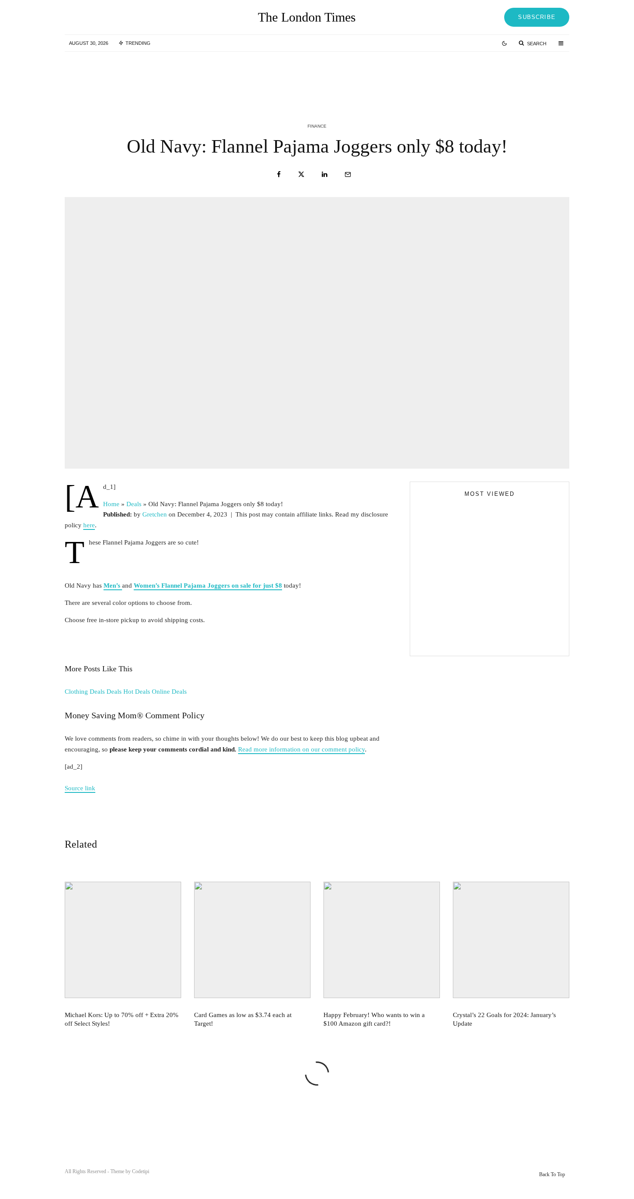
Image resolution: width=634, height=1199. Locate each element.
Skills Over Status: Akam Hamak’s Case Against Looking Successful (506, 556)
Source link (80, 788)
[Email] (348, 174)
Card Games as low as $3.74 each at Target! (337, 76)
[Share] (279, 174)
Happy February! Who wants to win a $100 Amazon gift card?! (509, 76)
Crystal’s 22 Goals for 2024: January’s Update (504, 1019)
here (89, 525)
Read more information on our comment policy (301, 749)
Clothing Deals (85, 691)
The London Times (307, 17)
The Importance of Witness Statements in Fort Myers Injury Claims (504, 595)
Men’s (113, 585)
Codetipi (140, 1171)
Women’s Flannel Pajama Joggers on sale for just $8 (208, 585)
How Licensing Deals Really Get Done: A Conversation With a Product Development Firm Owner (506, 634)
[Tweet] (301, 174)
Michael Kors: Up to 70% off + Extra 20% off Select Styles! (163, 76)
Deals (114, 691)
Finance (317, 126)
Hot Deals (136, 691)
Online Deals (169, 691)
